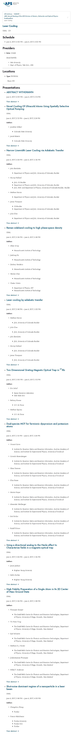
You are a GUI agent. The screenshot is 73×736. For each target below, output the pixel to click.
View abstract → (12, 101)
